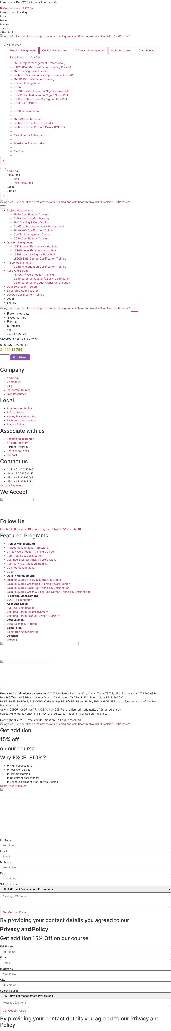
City (2, 873)
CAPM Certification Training (31, 218)
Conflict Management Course (31, 234)
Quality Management (20, 242)
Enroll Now (20, 357)
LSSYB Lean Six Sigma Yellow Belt (35, 246)
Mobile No (6, 862)
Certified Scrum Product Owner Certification (41, 282)
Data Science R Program (22, 286)
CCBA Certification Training (30, 238)
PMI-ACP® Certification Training (33, 274)
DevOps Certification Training (25, 294)
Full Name (6, 840)
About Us (13, 170)
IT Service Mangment (20, 262)
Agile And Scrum (17, 270)
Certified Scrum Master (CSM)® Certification (41, 278)
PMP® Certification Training (30, 214)
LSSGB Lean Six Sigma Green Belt (34, 250)
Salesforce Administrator (22, 290)
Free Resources (23, 182)
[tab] (23, 50)
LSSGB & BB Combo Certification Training (39, 258)
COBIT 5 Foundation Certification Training (39, 266)
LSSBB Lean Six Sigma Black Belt (34, 254)
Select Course (9, 884)
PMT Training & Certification (31, 222)
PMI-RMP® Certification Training (33, 230)
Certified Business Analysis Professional (38, 226)
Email (3, 851)
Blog (16, 178)
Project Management (20, 210)
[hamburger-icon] (3, 41)
